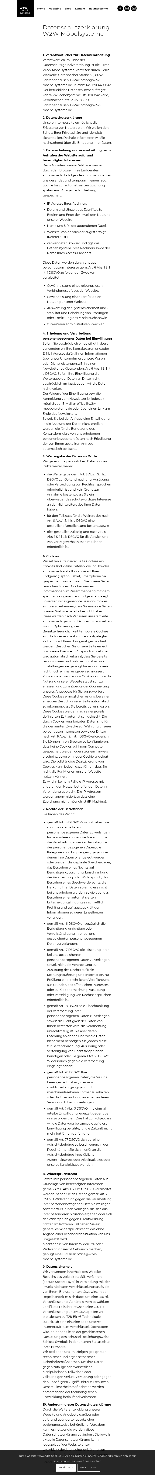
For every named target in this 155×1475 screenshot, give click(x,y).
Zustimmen (66, 1467)
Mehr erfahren (89, 1467)
